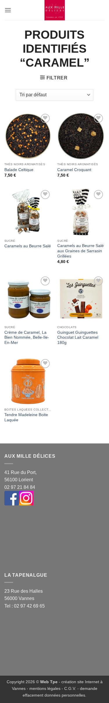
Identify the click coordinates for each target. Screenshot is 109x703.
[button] (7, 10)
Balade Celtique (18, 170)
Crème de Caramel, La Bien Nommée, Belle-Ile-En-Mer (26, 337)
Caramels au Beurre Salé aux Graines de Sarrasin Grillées (80, 251)
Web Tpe (49, 681)
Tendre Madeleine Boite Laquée (26, 417)
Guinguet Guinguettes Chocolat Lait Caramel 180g (77, 337)
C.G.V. (70, 688)
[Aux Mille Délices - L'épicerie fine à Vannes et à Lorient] (54, 10)
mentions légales (44, 688)
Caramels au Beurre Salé (27, 246)
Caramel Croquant (74, 170)
